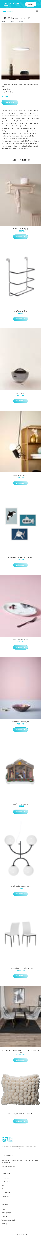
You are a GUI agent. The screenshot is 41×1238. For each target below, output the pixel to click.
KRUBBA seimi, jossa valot (20, 804)
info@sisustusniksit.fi (8, 1167)
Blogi (3, 1209)
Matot (3, 1185)
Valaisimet (14, 84)
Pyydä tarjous (30, 4)
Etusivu (3, 21)
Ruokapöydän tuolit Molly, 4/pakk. (20, 968)
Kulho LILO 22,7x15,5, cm (20, 722)
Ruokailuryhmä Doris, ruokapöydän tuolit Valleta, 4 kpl (20, 1051)
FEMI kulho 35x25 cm (20, 640)
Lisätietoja (10, 102)
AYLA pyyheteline (20, 311)
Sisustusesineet (6, 1189)
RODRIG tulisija (20, 393)
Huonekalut (5, 1178)
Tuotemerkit (22, 84)
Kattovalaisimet (32, 84)
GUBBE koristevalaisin (20, 475)
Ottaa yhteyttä (6, 1213)
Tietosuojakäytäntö (8, 1220)
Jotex (3, 86)
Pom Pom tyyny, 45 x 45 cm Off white (20, 1114)
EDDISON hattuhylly (20, 229)
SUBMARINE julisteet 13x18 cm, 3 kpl (20, 557)
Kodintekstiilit (6, 1182)
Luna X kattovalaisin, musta (20, 886)
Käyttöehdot (5, 1216)
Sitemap (4, 1224)
